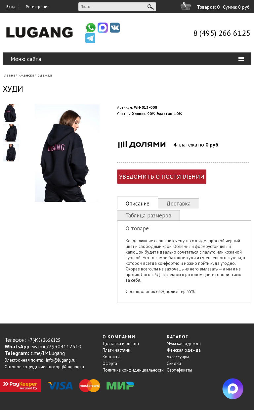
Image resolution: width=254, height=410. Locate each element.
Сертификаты (179, 370)
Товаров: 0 (208, 7)
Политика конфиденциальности (133, 370)
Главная (10, 75)
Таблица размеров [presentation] (148, 215)
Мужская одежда (184, 343)
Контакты (111, 357)
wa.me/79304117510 (56, 346)
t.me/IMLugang (47, 353)
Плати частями (116, 350)
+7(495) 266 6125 (44, 340)
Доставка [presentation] (178, 203)
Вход (11, 6)
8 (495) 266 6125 (221, 33)
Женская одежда (36, 75)
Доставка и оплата (121, 343)
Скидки (174, 363)
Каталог (177, 337)
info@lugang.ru (60, 360)
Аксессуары (178, 357)
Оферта (110, 363)
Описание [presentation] (137, 203)
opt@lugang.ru (70, 367)
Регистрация (37, 6)
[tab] (137, 203)
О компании (119, 337)
